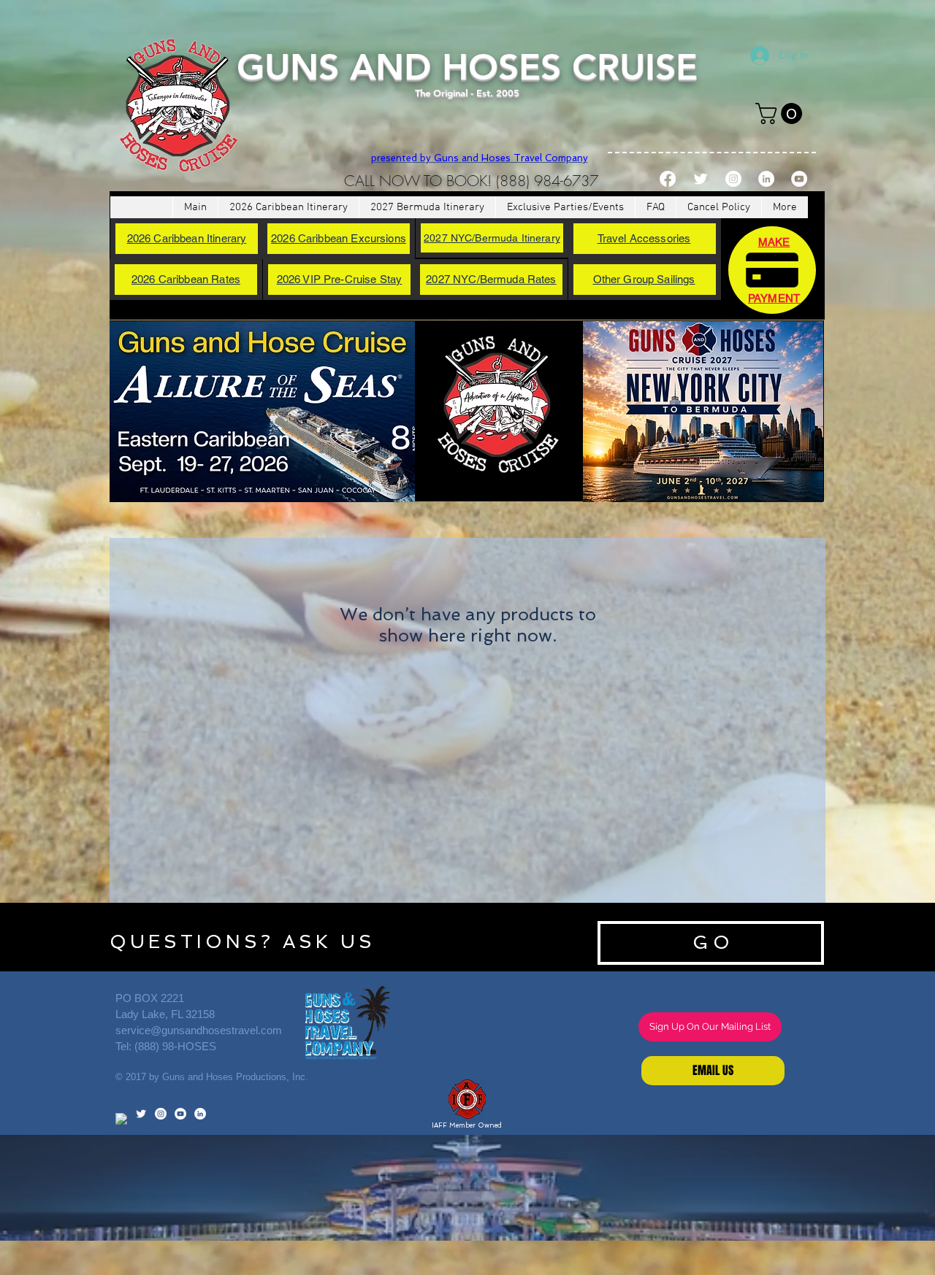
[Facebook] (668, 179)
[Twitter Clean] (700, 179)
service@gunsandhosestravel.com (198, 1030)
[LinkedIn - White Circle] (766, 179)
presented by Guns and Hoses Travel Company (479, 158)
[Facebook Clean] (121, 1119)
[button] (781, 113)
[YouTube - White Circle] (799, 179)
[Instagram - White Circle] (733, 179)
